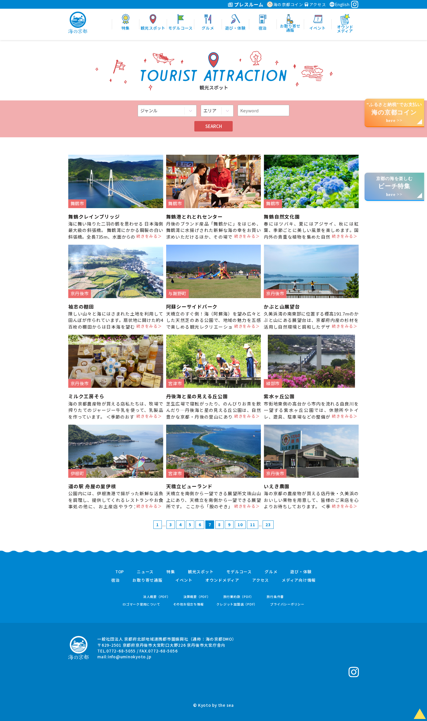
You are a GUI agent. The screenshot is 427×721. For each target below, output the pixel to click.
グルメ (271, 572)
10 (240, 524)
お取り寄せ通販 (147, 580)
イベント (184, 580)
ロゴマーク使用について (141, 604)
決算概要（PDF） (197, 596)
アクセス (317, 4)
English (342, 4)
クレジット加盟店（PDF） (236, 604)
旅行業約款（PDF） (238, 596)
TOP (119, 572)
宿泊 (115, 580)
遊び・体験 (301, 572)
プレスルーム (248, 4)
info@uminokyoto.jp (129, 656)
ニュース (145, 572)
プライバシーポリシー (287, 604)
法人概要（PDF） (157, 596)
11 (252, 524)
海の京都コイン (288, 4)
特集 (170, 572)
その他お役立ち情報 (188, 604)
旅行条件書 (275, 596)
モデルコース (239, 572)
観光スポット (201, 572)
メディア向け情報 (299, 580)
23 (268, 524)
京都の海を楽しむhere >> (394, 186)
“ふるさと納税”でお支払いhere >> (394, 112)
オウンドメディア (222, 580)
